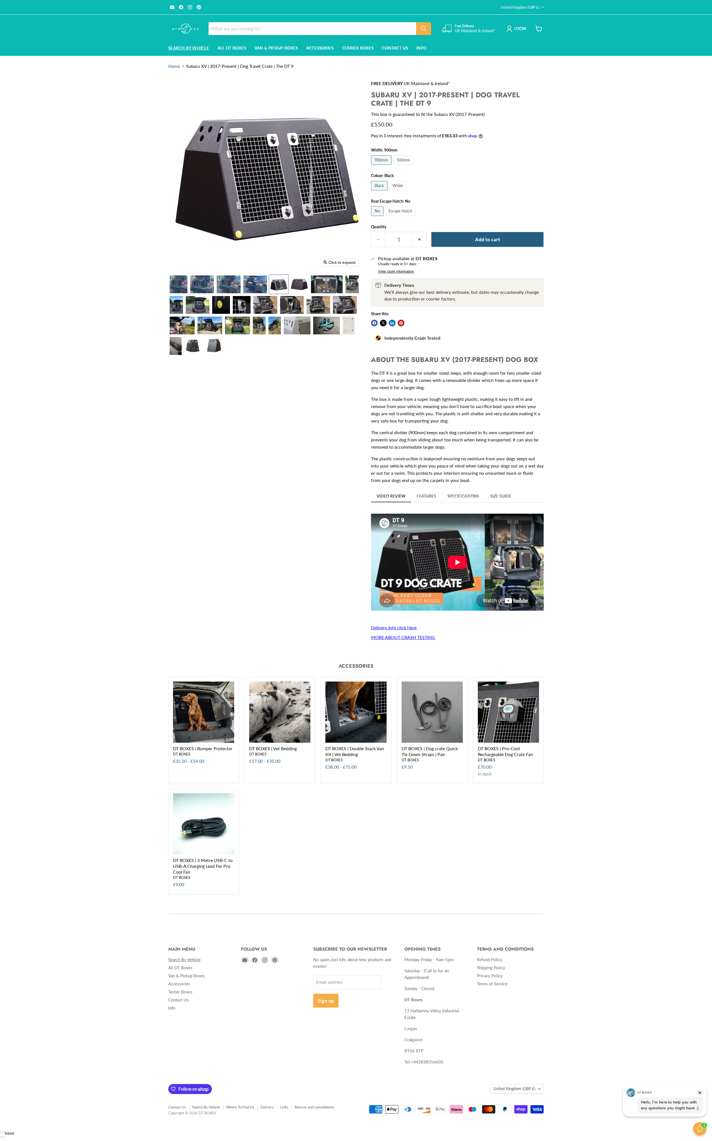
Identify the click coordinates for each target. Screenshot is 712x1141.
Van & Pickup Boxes (276, 47)
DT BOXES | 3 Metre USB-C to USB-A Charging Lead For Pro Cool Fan (203, 865)
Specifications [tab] (463, 496)
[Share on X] (383, 323)
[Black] (380, 191)
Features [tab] (426, 496)
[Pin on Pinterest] (401, 323)
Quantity (378, 227)
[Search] (423, 28)
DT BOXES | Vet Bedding (273, 748)
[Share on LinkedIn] (392, 323)
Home (174, 66)
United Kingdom (520, 7)
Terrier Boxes (358, 47)
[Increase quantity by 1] (419, 239)
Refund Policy (489, 959)
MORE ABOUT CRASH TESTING (403, 637)
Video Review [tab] (391, 496)
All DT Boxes (231, 47)
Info (421, 47)
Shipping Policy (491, 967)
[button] (178, 284)
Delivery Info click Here (394, 627)
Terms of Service (492, 983)
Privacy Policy (490, 975)
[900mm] (382, 165)
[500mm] (404, 165)
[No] (378, 217)
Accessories (319, 47)
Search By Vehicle (206, 1107)
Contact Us (395, 47)
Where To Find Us (240, 1107)
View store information (396, 272)
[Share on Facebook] (374, 323)
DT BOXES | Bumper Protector (203, 748)
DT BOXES (181, 754)
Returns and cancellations (314, 1107)
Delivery (267, 1107)
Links (284, 1107)
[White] (398, 191)
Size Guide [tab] (501, 496)
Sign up (326, 1001)
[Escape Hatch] (401, 217)
